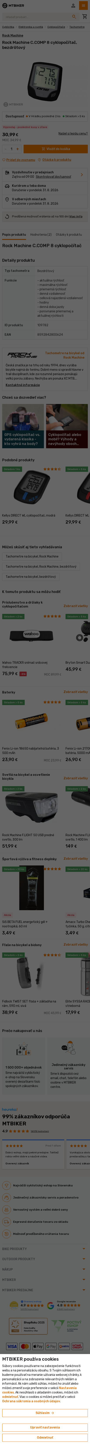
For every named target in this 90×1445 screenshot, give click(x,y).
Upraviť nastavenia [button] (45, 1427)
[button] (10, 1397)
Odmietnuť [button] (45, 1437)
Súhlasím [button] (45, 1413)
